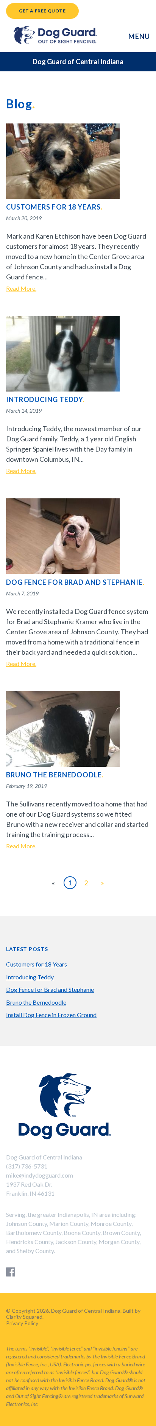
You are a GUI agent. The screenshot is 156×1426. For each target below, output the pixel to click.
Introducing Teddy (30, 976)
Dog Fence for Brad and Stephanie (50, 989)
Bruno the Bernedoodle (36, 1002)
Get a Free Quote (42, 11)
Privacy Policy (22, 1323)
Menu (139, 36)
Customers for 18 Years (36, 964)
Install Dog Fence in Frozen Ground (51, 1014)
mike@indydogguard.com (39, 1175)
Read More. (21, 288)
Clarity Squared (24, 1316)
